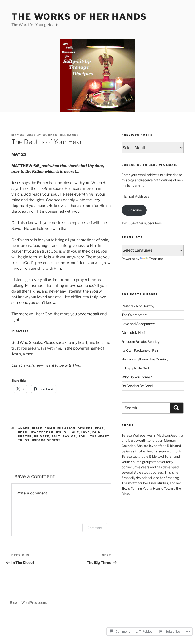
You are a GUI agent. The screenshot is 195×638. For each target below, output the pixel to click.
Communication (60, 428)
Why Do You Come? (137, 377)
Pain (96, 432)
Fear (99, 428)
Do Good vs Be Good (137, 386)
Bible (37, 428)
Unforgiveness (46, 440)
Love (85, 432)
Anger (24, 428)
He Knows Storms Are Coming (145, 359)
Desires (85, 428)
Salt (56, 436)
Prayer (25, 436)
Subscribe (134, 210)
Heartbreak (42, 432)
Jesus (61, 432)
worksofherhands (60, 135)
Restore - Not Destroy (138, 306)
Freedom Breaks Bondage (141, 342)
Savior (69, 436)
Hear (23, 432)
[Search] (176, 408)
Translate (156, 259)
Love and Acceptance (138, 324)
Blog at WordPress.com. (28, 602)
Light (74, 432)
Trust (24, 440)
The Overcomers (134, 315)
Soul (83, 436)
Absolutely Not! (133, 333)
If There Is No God (135, 368)
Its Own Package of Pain (140, 350)
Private (41, 436)
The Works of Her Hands (79, 16)
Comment (94, 528)
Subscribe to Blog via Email (150, 165)
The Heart (100, 436)
